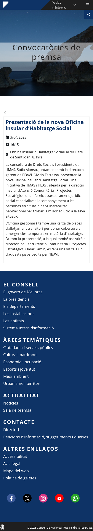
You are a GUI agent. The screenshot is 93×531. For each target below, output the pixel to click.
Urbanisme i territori (21, 383)
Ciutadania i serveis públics (28, 347)
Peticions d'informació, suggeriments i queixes (45, 437)
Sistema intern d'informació (28, 328)
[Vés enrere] (5, 113)
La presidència (16, 299)
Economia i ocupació (22, 361)
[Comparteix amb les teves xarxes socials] (88, 14)
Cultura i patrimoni (20, 354)
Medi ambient (16, 376)
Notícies (10, 403)
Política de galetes (19, 478)
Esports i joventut (19, 369)
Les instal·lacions (18, 313)
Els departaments (19, 306)
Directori (11, 429)
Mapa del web (16, 470)
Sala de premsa (17, 410)
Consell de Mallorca (2, 526)
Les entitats (13, 320)
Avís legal (11, 463)
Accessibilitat (15, 456)
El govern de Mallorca (23, 291)
